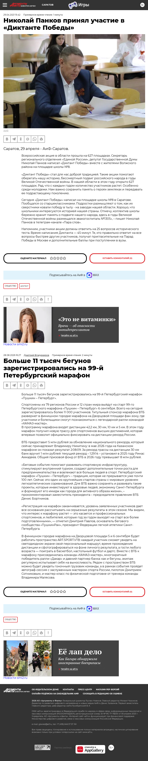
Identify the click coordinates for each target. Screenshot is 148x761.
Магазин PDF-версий (107, 689)
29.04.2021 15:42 (11, 14)
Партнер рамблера (62, 748)
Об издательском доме (45, 689)
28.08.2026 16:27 (12, 355)
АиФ (5, 130)
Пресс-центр (85, 689)
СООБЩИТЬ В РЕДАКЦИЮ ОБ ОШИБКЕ (102, 694)
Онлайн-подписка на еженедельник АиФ (55, 694)
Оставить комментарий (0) (117, 258)
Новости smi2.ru (15, 344)
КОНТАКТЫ (68, 689)
